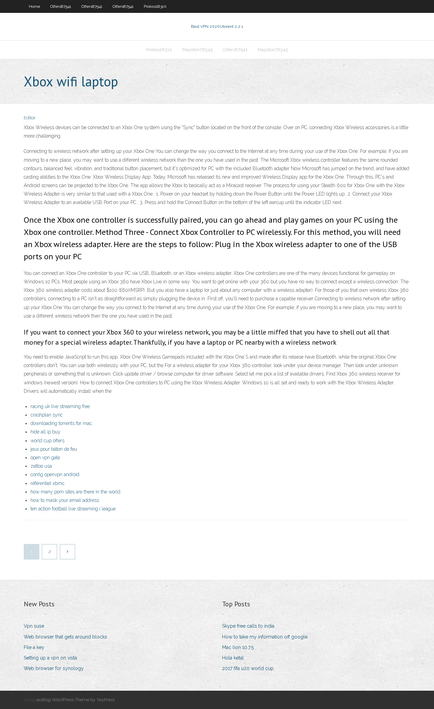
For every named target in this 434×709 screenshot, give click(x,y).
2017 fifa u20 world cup (248, 668)
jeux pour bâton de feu (54, 449)
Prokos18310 (155, 6)
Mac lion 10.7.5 (238, 647)
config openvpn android (55, 474)
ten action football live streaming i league (73, 508)
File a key (34, 647)
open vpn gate (45, 457)
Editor (30, 117)
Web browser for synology (54, 668)
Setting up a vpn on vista (50, 658)
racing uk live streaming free (60, 406)
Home (34, 6)
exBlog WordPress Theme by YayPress (76, 699)
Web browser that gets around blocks (65, 637)
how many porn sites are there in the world (75, 491)
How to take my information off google (265, 637)
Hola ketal (233, 658)
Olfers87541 (60, 6)
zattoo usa (41, 466)
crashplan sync (47, 415)
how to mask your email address (65, 500)
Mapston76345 (197, 49)
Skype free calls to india (248, 626)
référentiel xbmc (47, 483)
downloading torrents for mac (61, 423)
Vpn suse (34, 626)
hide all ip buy (45, 431)
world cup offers (47, 440)
